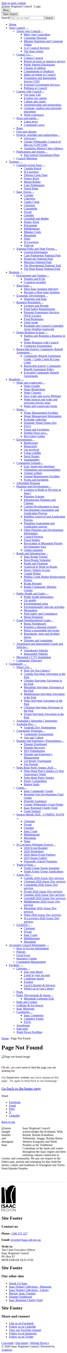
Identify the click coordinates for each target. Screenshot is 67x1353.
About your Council (28, 31)
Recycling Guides (34, 436)
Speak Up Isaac (18, 1283)
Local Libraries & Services (39, 985)
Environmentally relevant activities (44, 607)
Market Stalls (31, 784)
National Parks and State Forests (35, 248)
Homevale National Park (38, 258)
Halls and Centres (26, 1002)
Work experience (34, 114)
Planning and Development (32, 486)
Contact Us (23, 54)
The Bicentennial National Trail (42, 265)
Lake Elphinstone (34, 185)
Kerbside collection (35, 419)
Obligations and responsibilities (42, 469)
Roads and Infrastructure (30, 553)
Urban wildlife (32, 453)
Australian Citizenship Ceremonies (36, 720)
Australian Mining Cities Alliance (43, 148)
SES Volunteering (34, 750)
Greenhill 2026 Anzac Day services (45, 898)
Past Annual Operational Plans (42, 155)
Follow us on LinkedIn (22, 1326)
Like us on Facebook (21, 1323)
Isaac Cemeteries (34, 1015)
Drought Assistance (35, 801)
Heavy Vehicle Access (37, 570)
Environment (24, 439)
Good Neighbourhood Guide (33, 620)
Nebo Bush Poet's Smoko (39, 777)
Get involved (31, 449)
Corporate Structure (35, 37)
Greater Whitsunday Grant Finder (43, 804)
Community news (34, 124)
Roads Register (33, 583)
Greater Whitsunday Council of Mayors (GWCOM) (42, 143)
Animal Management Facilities (42, 476)
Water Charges (32, 392)
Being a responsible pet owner (41, 630)
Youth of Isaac (24, 864)
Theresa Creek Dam (35, 175)
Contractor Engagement (38, 345)
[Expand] (26, 28)
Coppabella (30, 208)
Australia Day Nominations (40, 727)
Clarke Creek (31, 201)
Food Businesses (34, 319)
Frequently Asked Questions (40, 861)
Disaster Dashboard (35, 744)
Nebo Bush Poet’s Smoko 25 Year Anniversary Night (44, 772)
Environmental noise (36, 603)
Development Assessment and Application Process (41, 511)
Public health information (38, 596)
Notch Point (31, 188)
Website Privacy (39, 1343)
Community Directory (29, 660)
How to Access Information (32, 948)
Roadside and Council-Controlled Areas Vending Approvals (43, 327)
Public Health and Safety (31, 593)
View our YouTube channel (25, 1330)
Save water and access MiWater (42, 396)
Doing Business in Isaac (30, 332)
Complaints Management (31, 961)
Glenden (29, 215)
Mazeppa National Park (38, 262)
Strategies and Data (35, 299)
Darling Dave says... (36, 432)
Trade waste (31, 322)
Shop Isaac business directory (41, 288)
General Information (36, 252)
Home (5, 1038)
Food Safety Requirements (39, 309)
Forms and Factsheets (36, 429)
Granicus (6, 1349)
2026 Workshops (34, 851)
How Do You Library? (37, 670)
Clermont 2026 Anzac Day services (45, 881)
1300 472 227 (19, 1233)
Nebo (27, 238)
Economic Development (30, 295)
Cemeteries (22, 1012)
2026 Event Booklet (35, 848)
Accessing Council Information (27, 945)
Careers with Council (28, 91)
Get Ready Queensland (37, 761)
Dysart (28, 212)
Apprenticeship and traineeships (42, 104)
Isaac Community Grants (38, 791)
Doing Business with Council (41, 342)
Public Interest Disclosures (39, 64)
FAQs (27, 426)
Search (5, 17)
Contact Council (33, 58)
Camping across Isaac (29, 165)
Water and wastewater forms (40, 406)
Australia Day (24, 724)
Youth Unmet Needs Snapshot (41, 868)
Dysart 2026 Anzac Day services (43, 891)
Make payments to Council (39, 74)
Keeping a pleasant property (40, 627)
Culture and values (35, 101)
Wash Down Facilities (29, 1032)
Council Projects (33, 536)
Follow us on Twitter (21, 1336)
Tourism (14, 161)
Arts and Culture (33, 737)
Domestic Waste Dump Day (40, 422)
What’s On (22, 667)
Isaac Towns (23, 191)
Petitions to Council (35, 88)
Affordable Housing (28, 483)
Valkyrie (29, 245)
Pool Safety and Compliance (40, 613)
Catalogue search (34, 978)
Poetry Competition (35, 781)
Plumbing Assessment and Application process (39, 525)
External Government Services (42, 84)
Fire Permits (31, 764)
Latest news (31, 121)
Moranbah (30, 235)
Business (14, 272)
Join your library (33, 971)
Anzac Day (23, 874)
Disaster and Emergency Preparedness (38, 740)
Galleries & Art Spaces (29, 1005)
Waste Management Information (42, 416)
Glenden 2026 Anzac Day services (44, 894)
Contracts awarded (35, 282)
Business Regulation (28, 302)
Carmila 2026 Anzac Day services (44, 878)
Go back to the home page (21, 1088)
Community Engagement (38, 734)
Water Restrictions (34, 389)
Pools (19, 992)
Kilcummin (30, 225)
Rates (19, 128)
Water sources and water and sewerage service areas (41, 401)
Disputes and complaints (38, 640)
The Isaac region (33, 51)
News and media (26, 118)
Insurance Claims (26, 958)
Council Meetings (26, 158)
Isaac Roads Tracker (36, 556)
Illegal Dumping (33, 617)
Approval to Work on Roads (40, 566)
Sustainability (32, 459)
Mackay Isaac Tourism (22, 1293)
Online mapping (33, 550)
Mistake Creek (32, 232)
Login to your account (37, 975)
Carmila (28, 195)
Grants (20, 787)
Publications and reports (30, 151)
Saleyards (22, 1028)
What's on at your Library (39, 988)
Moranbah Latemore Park (39, 998)
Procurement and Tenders (31, 275)
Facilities (14, 965)
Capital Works (32, 573)
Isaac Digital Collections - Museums (30, 1286)
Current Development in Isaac (41, 506)
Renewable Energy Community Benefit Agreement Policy (42, 367)
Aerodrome (23, 1025)
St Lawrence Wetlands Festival (34, 844)
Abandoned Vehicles (36, 650)
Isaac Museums (25, 1008)
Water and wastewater (29, 382)
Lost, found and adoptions (39, 466)
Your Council (17, 27)
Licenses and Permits (36, 305)
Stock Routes (31, 456)
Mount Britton (32, 181)
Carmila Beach (32, 168)
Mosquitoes (30, 610)
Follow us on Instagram (23, 1333)
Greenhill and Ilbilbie (36, 218)
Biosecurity (30, 446)
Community (16, 663)
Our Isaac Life (32, 94)
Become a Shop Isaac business (42, 292)
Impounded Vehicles (36, 653)
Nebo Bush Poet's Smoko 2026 (34, 767)
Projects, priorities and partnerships (36, 135)
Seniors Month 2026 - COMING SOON (40, 814)
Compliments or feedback (39, 71)
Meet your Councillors (37, 34)
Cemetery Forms (33, 1018)
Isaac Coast (30, 831)
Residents (14, 379)
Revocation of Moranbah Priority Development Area (43, 545)
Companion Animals (28, 463)
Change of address (35, 68)
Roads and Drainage (36, 563)
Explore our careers (35, 98)
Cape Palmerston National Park (42, 255)
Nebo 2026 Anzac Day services (42, 915)
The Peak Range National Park (42, 268)
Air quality (30, 600)
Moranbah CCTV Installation (33, 657)
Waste (19, 409)
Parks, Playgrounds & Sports (33, 995)
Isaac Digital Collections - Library (29, 1290)
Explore (28, 981)
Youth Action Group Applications (43, 871)
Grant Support (32, 811)
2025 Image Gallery (35, 858)
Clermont (29, 205)
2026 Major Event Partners (39, 854)
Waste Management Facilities (41, 412)
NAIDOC (22, 925)
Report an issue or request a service (44, 61)
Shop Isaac (22, 285)
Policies (20, 951)
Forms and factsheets (36, 479)
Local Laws (23, 955)
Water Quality (32, 386)
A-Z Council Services (37, 47)
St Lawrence (31, 171)
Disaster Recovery (34, 747)
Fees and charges (26, 131)
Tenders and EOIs (34, 278)
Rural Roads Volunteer (37, 560)
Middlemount (32, 228)
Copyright (7, 1343)
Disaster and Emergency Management (38, 756)
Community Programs (29, 730)
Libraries (21, 968)
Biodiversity (31, 442)
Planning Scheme (34, 496)
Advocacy (30, 138)
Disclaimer (21, 1343)
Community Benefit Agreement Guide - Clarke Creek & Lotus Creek (42, 359)
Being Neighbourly (35, 623)
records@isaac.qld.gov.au (26, 1239)
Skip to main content (13, 3)
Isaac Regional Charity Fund (41, 807)
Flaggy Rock (31, 178)
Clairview (29, 198)
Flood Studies (32, 540)
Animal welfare (33, 473)
